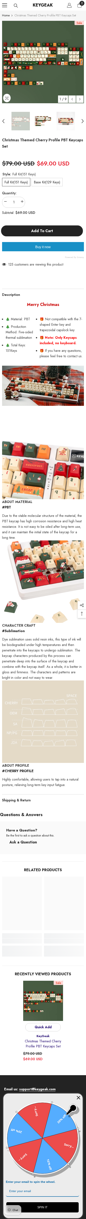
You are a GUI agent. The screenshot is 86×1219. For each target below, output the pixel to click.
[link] (22, 941)
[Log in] (69, 5)
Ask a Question (23, 842)
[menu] (4, 5)
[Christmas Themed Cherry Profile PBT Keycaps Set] (43, 1001)
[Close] (78, 1098)
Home (6, 15)
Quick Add (43, 1027)
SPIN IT (42, 1207)
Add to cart (43, 231)
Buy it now (43, 247)
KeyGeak (43, 1036)
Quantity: (9, 193)
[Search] (15, 5)
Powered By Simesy (74, 257)
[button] (72, 99)
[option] (43, 62)
